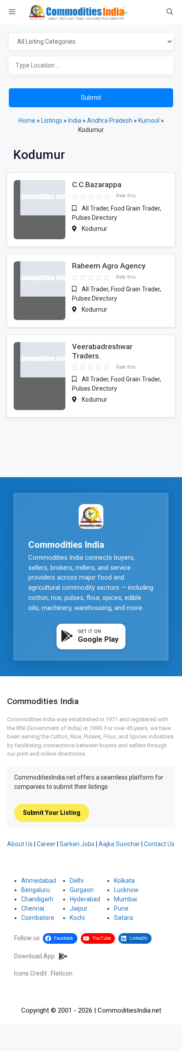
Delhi (76, 880)
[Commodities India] (78, 12)
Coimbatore (37, 917)
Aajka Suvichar (119, 844)
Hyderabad (85, 899)
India (74, 120)
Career (46, 844)
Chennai (32, 908)
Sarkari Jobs (77, 844)
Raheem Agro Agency (108, 265)
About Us (20, 844)
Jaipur (78, 908)
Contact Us (159, 844)
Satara (123, 917)
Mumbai (125, 899)
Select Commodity (91, 42)
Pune (121, 908)
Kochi (77, 917)
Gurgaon (82, 889)
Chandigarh (37, 899)
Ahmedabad (38, 880)
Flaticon (61, 973)
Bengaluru (35, 889)
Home (27, 120)
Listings (51, 120)
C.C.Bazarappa (96, 184)
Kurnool (148, 120)
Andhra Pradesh (110, 120)
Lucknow (126, 889)
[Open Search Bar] (170, 12)
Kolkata (124, 880)
